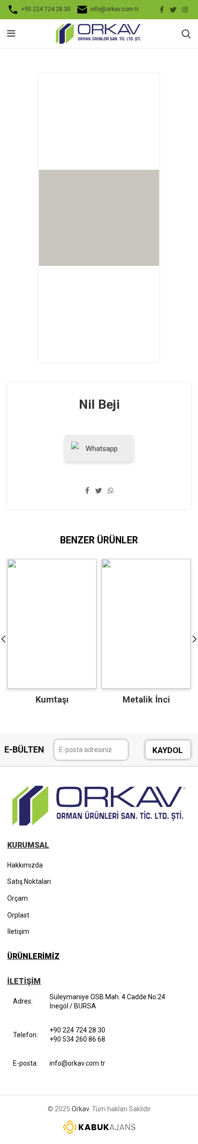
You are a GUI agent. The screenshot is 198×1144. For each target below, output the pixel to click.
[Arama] (186, 33)
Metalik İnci (146, 699)
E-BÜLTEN (24, 749)
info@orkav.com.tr (114, 9)
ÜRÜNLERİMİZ (33, 956)
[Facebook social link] (162, 9)
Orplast (18, 915)
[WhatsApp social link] (110, 490)
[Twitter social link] (173, 9)
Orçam (17, 898)
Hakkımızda (25, 865)
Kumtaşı (52, 699)
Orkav (80, 1109)
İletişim (18, 931)
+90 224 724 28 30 (46, 9)
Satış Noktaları (29, 881)
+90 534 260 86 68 (77, 1039)
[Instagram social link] (185, 9)
